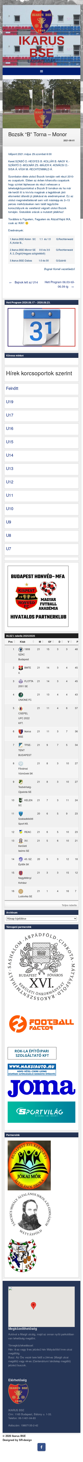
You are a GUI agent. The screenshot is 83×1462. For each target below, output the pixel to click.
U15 (9, 441)
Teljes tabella (69, 905)
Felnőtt (12, 388)
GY (49, 641)
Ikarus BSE (42, 47)
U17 (9, 415)
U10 (9, 508)
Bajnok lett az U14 (23, 282)
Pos (10, 641)
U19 (9, 401)
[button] (33, 1305)
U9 (8, 522)
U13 (9, 468)
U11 (9, 495)
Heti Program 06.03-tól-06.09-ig (60, 284)
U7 (8, 548)
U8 (8, 535)
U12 (9, 482)
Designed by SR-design (17, 1440)
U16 (9, 428)
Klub (22, 641)
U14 (9, 455)
